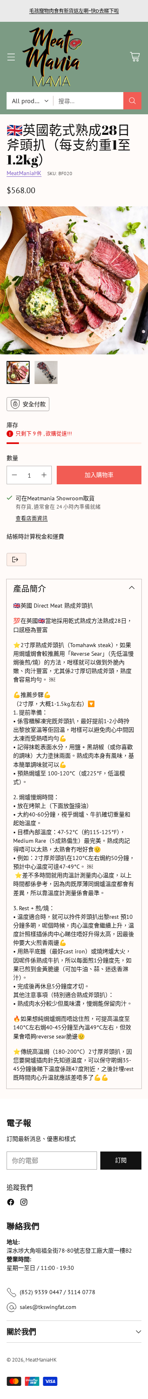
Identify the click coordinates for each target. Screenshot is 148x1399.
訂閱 (121, 1160)
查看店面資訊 (32, 518)
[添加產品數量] (44, 475)
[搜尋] (132, 100)
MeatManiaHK (24, 173)
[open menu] (10, 57)
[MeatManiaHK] (52, 56)
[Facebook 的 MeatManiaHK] (11, 1203)
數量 (12, 458)
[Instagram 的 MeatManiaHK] (24, 1203)
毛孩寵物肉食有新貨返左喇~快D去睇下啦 (74, 10)
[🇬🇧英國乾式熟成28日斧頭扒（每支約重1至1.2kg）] (74, 280)
